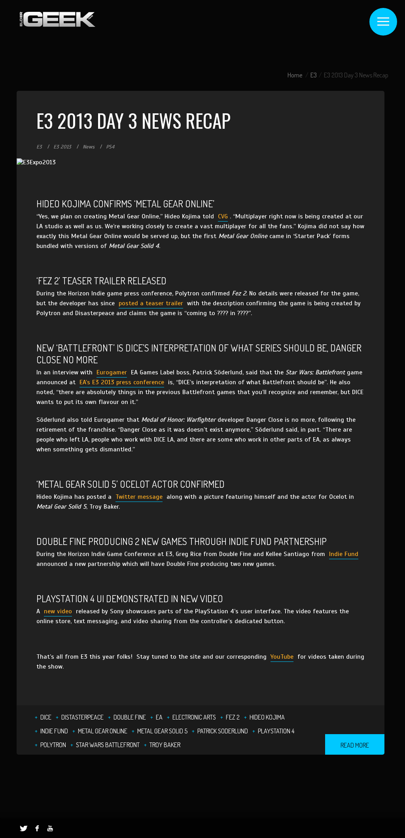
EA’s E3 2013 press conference (121, 382)
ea (159, 717)
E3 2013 (62, 147)
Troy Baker (165, 745)
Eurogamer (112, 372)
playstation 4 (276, 731)
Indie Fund (343, 554)
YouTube (282, 657)
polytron (53, 745)
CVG (223, 216)
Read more (355, 745)
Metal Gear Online (102, 731)
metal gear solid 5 (162, 731)
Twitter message (139, 497)
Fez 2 (233, 717)
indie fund (54, 731)
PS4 (110, 147)
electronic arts (194, 717)
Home (295, 75)
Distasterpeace (82, 717)
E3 (313, 75)
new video (58, 611)
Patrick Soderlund (222, 731)
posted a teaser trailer (151, 303)
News (89, 147)
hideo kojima (267, 717)
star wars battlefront (108, 745)
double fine (130, 717)
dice (45, 717)
